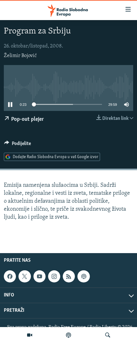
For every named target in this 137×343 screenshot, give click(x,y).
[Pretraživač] (107, 335)
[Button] (17, 145)
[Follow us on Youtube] (39, 276)
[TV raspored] (83, 276)
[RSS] (69, 276)
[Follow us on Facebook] (10, 276)
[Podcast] (68, 335)
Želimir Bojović (20, 55)
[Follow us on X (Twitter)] (24, 276)
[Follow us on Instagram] (54, 276)
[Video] (29, 335)
